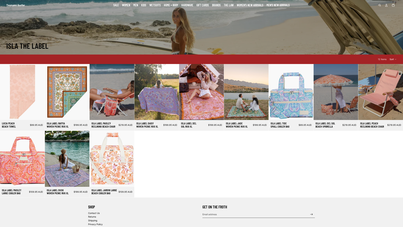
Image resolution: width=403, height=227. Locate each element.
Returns (92, 216)
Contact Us (94, 213)
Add (42, 115)
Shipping (92, 220)
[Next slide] (40, 92)
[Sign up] (311, 214)
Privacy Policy (95, 224)
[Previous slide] (4, 92)
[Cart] (393, 5)
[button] (393, 59)
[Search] (379, 5)
